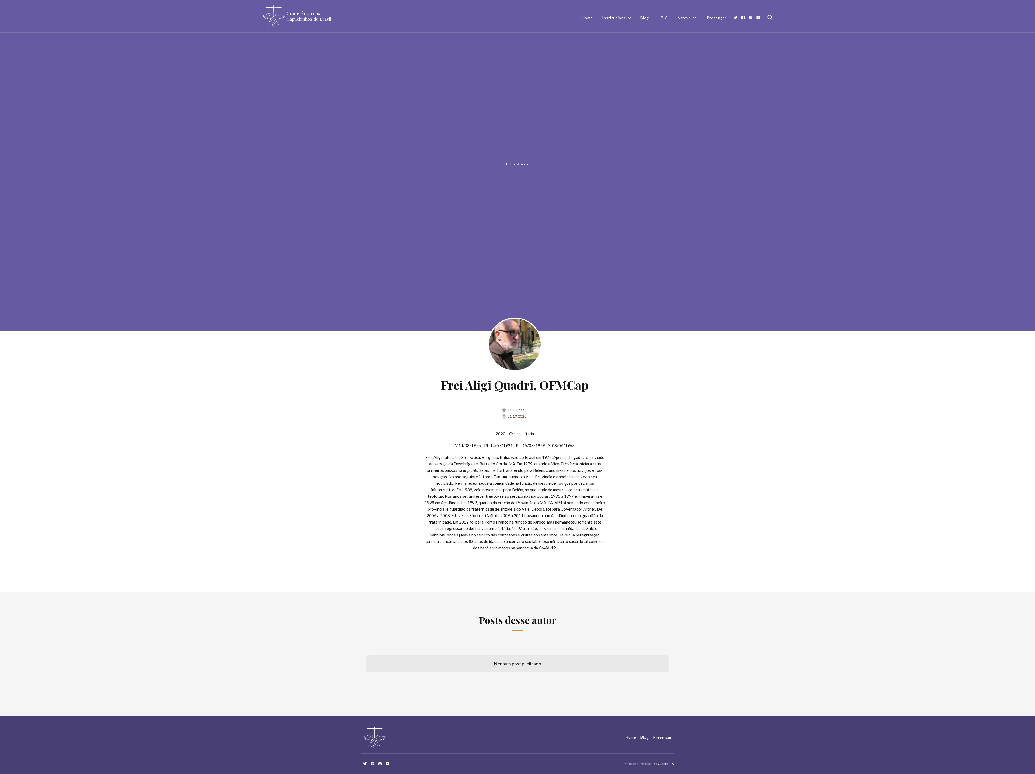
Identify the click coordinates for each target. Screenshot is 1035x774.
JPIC (663, 17)
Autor (525, 164)
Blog (644, 17)
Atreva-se (687, 17)
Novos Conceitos (662, 763)
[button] (616, 18)
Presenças (717, 17)
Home (587, 17)
